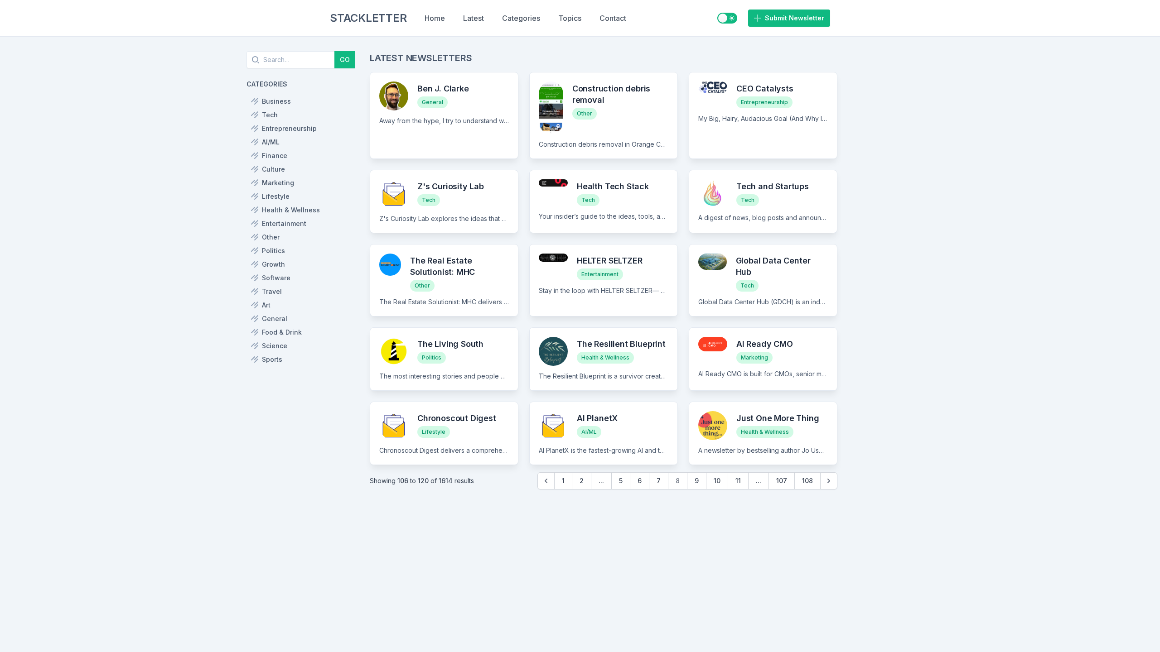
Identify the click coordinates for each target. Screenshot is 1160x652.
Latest (473, 18)
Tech (428, 200)
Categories (521, 18)
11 (738, 480)
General (432, 102)
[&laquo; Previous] (546, 480)
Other (584, 113)
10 (717, 480)
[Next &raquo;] (828, 480)
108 (807, 480)
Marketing (754, 357)
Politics (431, 357)
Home (435, 18)
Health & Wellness (605, 357)
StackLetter (368, 17)
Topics (569, 18)
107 (781, 480)
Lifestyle (433, 431)
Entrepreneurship (764, 102)
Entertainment (600, 274)
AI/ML (589, 431)
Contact (612, 18)
